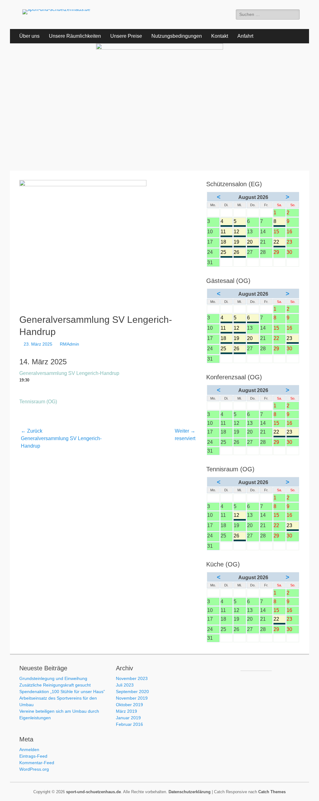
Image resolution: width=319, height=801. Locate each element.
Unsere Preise (126, 36)
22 (280, 242)
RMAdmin (69, 344)
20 (253, 242)
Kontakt (219, 36)
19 (240, 242)
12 (240, 232)
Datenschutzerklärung (190, 791)
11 (227, 232)
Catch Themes (272, 791)
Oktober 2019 (129, 704)
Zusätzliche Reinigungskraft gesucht (55, 684)
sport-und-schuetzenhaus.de (93, 791)
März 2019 (126, 711)
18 (227, 242)
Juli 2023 (125, 684)
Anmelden (29, 749)
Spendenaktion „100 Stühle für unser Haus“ (62, 691)
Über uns (29, 36)
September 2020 (132, 691)
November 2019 (132, 698)
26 (240, 253)
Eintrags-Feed (33, 756)
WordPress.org (34, 769)
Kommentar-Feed (36, 762)
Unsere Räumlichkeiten (75, 36)
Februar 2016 (129, 724)
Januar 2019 (128, 717)
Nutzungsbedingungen (176, 36)
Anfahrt (245, 36)
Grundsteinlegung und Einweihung (53, 678)
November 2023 (132, 678)
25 (227, 253)
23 (293, 339)
